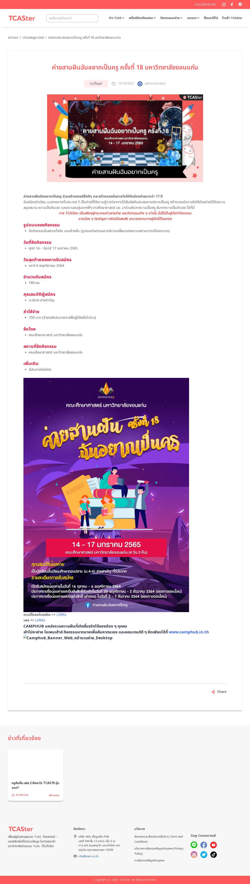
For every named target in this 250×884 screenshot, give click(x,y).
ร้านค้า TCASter (232, 18)
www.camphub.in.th (189, 632)
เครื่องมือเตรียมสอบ (141, 18)
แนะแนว (191, 18)
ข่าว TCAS (115, 18)
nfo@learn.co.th (89, 862)
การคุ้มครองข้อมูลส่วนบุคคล (149, 866)
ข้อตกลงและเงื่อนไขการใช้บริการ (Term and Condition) (158, 845)
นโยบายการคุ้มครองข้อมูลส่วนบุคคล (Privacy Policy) (158, 857)
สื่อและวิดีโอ (211, 18)
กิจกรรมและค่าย (170, 18)
